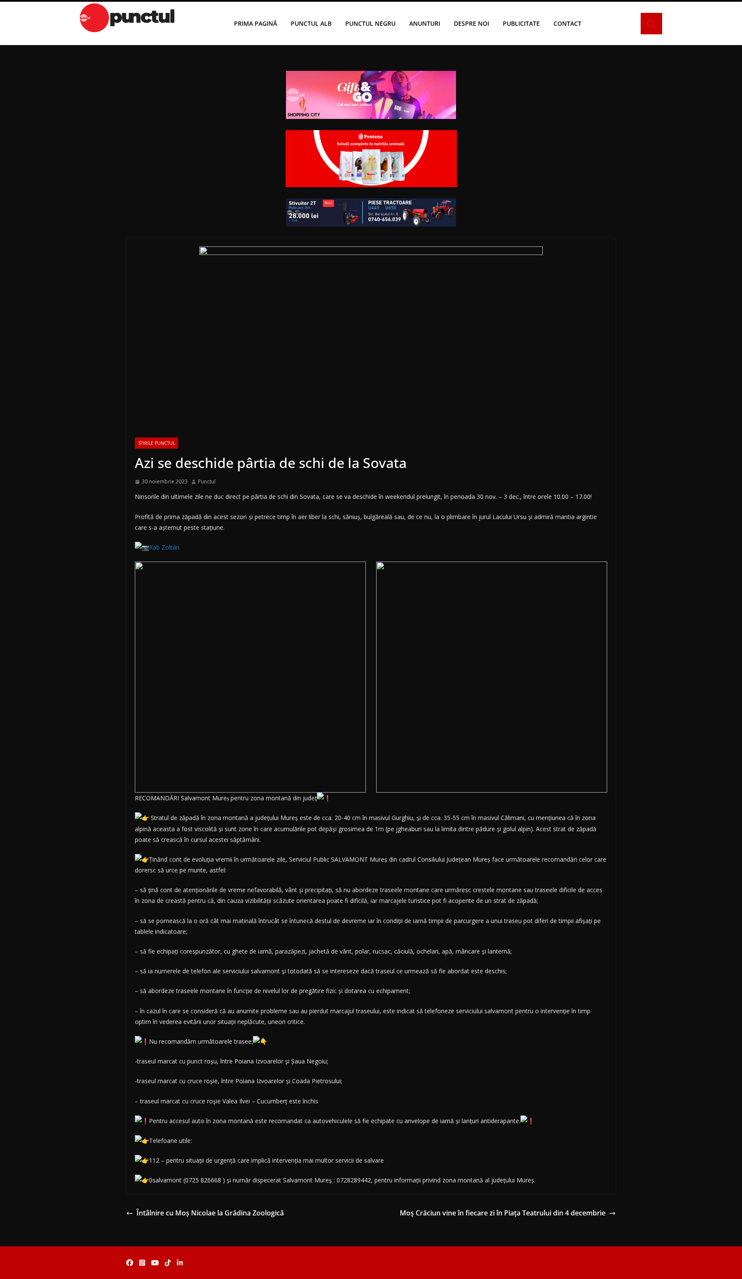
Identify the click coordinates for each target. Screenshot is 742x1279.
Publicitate (521, 23)
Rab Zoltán (164, 547)
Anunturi (424, 23)
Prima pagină (255, 23)
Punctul (207, 481)
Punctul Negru (370, 23)
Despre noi (471, 23)
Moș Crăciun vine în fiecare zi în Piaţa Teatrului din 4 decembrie (502, 1213)
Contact (567, 23)
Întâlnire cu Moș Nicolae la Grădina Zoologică (210, 1213)
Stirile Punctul (156, 443)
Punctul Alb (311, 23)
